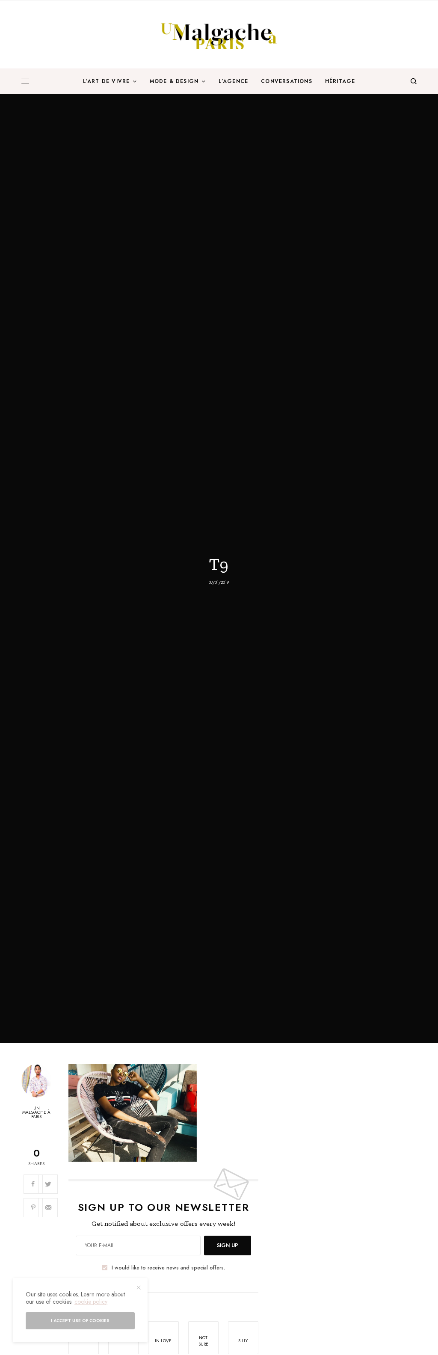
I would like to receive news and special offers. (168, 1267)
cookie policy (90, 1301)
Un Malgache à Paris (36, 1112)
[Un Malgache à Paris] (219, 34)
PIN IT (167, 1112)
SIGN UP (227, 1245)
